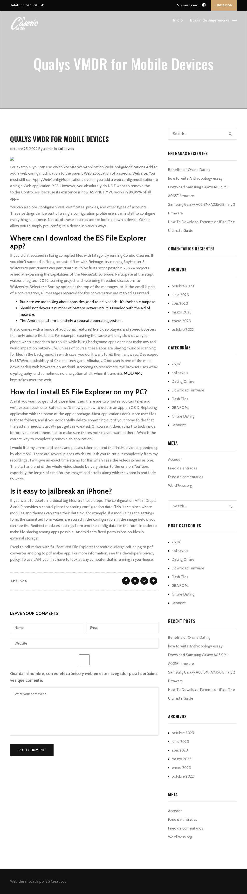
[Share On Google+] (144, 581)
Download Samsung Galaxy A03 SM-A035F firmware (198, 191)
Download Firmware (188, 390)
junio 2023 (180, 295)
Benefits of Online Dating (189, 170)
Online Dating (183, 416)
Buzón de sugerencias (209, 20)
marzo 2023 (182, 312)
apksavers (66, 149)
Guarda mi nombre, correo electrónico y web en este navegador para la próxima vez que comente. (84, 677)
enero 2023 (181, 321)
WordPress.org (180, 485)
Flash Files (180, 399)
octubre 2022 (183, 329)
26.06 (177, 364)
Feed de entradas (182, 468)
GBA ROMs (180, 407)
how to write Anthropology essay (195, 178)
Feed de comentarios (185, 477)
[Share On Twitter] (135, 581)
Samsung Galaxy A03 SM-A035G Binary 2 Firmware (201, 208)
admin (48, 149)
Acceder (175, 459)
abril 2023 (180, 303)
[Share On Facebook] (126, 581)
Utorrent (179, 425)
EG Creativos (56, 881)
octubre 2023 (183, 286)
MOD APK (133, 373)
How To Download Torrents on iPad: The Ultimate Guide (201, 226)
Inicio (178, 20)
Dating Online (183, 381)
